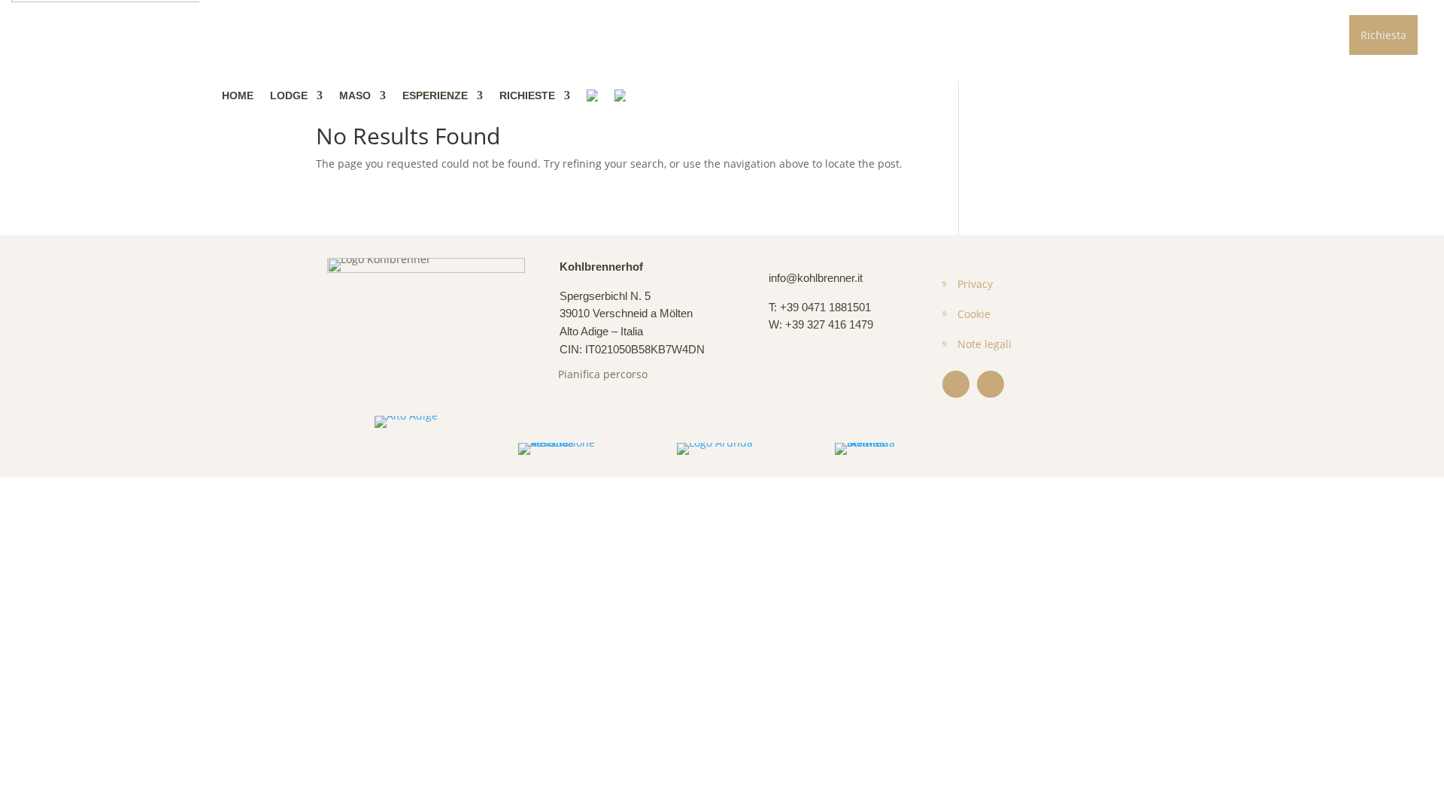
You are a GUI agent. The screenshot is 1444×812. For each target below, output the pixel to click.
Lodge (289, 95)
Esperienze (435, 95)
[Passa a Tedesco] (592, 95)
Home (237, 95)
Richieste (527, 95)
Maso (355, 95)
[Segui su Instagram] (990, 384)
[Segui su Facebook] (955, 384)
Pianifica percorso (603, 374)
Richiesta (1383, 35)
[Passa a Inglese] (620, 95)
